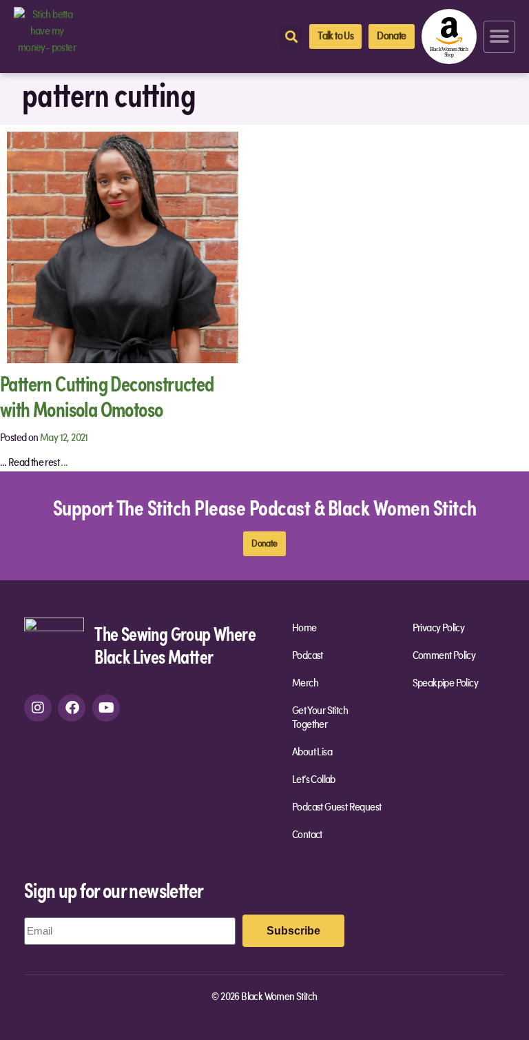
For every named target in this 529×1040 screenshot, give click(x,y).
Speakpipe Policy (445, 683)
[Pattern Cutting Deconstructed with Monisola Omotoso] (122, 246)
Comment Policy (444, 656)
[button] (499, 37)
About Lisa (312, 752)
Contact (307, 835)
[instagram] (38, 708)
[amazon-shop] (449, 36)
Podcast (307, 656)
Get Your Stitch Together (320, 718)
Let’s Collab (313, 780)
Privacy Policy (439, 628)
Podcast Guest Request (336, 807)
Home (304, 628)
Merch (305, 683)
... (64, 463)
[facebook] (71, 708)
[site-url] (54, 647)
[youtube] (106, 708)
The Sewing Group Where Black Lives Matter (175, 645)
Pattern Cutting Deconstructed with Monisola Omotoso (107, 396)
